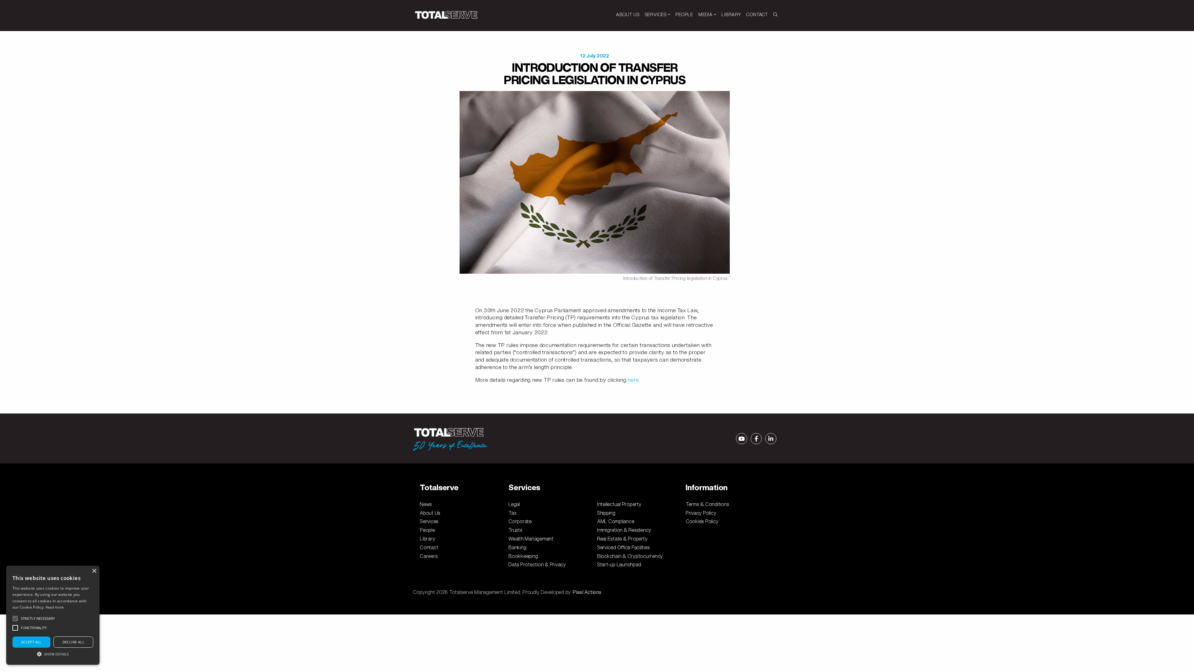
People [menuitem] (684, 14)
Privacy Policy (701, 512)
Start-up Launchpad (619, 564)
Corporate (520, 521)
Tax (512, 512)
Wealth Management (530, 538)
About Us (430, 512)
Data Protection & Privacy (537, 564)
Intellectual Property (619, 504)
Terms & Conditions (707, 504)
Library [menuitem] (731, 14)
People (427, 529)
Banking (517, 547)
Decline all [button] (73, 642)
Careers (428, 556)
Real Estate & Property (622, 538)
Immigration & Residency (624, 529)
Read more (55, 607)
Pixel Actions (586, 592)
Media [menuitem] (706, 14)
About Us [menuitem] (627, 14)
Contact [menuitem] (757, 14)
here (633, 379)
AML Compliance (615, 521)
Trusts (515, 529)
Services (429, 521)
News (426, 504)
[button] (52, 654)
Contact (429, 547)
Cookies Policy (702, 521)
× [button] (94, 571)
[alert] (53, 615)
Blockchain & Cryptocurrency (630, 556)
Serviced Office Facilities (623, 547)
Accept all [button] (31, 642)
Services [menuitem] (656, 14)
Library (427, 538)
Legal (514, 504)
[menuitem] (775, 15)
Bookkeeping (523, 556)
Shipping (606, 512)
